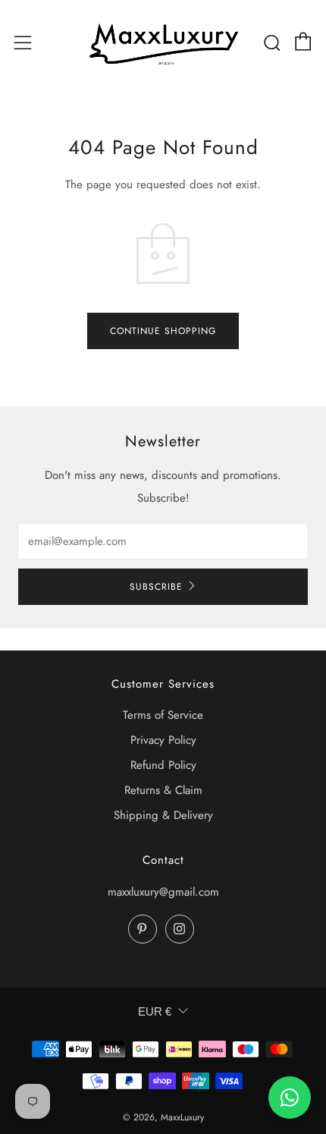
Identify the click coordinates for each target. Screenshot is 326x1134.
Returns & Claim (163, 790)
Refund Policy (163, 765)
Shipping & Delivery (163, 815)
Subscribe (156, 587)
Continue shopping (163, 331)
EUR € (154, 1011)
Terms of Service (163, 715)
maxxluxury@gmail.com (163, 892)
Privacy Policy (163, 740)
